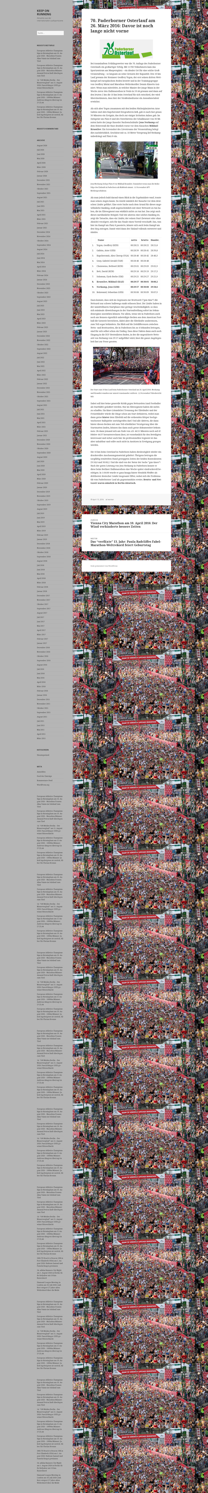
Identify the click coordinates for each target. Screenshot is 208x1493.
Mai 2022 (40, 366)
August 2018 (42, 561)
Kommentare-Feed (44, 780)
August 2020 (42, 457)
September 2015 (43, 712)
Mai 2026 (40, 158)
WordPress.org (43, 785)
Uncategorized (43, 755)
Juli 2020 (40, 461)
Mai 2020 (40, 470)
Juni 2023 (41, 310)
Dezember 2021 (43, 388)
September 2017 (43, 608)
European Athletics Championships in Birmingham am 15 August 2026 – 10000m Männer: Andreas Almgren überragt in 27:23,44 (50, 97)
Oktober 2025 (42, 189)
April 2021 (41, 422)
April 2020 (41, 474)
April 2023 (41, 318)
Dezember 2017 (43, 595)
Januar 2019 (42, 539)
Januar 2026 (42, 176)
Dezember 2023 (43, 284)
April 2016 (41, 682)
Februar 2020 (42, 483)
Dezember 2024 (43, 232)
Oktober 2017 (42, 604)
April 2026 (41, 163)
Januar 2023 (42, 331)
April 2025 (41, 215)
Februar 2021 (42, 431)
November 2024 (43, 236)
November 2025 (43, 184)
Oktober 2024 (42, 241)
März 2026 (41, 167)
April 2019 (41, 526)
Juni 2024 (41, 258)
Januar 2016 (42, 695)
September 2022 (43, 349)
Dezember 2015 (43, 699)
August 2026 (42, 145)
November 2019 (43, 496)
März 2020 (41, 479)
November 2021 (43, 392)
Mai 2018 (40, 574)
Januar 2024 (42, 279)
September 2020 (43, 453)
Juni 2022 (41, 362)
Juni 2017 (41, 621)
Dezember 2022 (43, 336)
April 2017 (41, 630)
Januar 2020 (42, 487)
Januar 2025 (42, 228)
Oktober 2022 (42, 344)
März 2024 (41, 271)
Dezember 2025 (43, 180)
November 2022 (43, 340)
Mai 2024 (40, 262)
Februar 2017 (42, 639)
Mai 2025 (40, 210)
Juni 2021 (41, 414)
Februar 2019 (42, 535)
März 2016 (41, 686)
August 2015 (42, 717)
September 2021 (43, 401)
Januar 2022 (42, 383)
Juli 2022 (40, 357)
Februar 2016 (42, 691)
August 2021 (42, 405)
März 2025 (41, 219)
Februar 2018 (42, 587)
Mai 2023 (40, 314)
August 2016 (42, 665)
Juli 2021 (40, 409)
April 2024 (41, 266)
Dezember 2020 (43, 440)
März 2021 (41, 427)
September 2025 (43, 193)
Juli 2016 (40, 669)
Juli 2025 (40, 202)
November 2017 (43, 600)
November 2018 (43, 548)
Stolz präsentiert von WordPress (104, 566)
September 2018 (43, 556)
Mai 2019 (40, 522)
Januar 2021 (42, 435)
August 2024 (42, 249)
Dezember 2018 (43, 543)
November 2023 (43, 288)
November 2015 (43, 704)
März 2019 (41, 530)
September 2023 (43, 297)
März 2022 (41, 375)
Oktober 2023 (42, 292)
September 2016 (43, 660)
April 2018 (41, 578)
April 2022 (41, 370)
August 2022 (42, 353)
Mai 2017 (40, 626)
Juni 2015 (41, 725)
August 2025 (42, 197)
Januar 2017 (42, 643)
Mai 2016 (40, 678)
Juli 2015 (40, 721)
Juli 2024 (40, 254)
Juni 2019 (41, 517)
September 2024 (43, 245)
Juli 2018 (40, 565)
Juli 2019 (40, 513)
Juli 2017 (40, 617)
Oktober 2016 (42, 656)
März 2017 (41, 634)
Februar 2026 (42, 171)
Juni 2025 (41, 206)
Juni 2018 (41, 569)
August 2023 (42, 301)
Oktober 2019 (42, 500)
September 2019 (43, 505)
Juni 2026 (41, 154)
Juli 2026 (40, 150)
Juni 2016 (41, 673)
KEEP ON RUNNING (44, 12)
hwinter (110, 499)
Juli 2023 (40, 305)
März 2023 (41, 323)
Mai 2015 (40, 730)
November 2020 (43, 444)
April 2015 (41, 734)
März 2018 (41, 582)
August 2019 (42, 509)
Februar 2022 (42, 379)
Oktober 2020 (42, 448)
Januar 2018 (42, 591)
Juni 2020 (41, 466)
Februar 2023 (42, 327)
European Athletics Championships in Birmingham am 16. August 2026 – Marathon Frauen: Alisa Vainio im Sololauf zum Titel (50, 55)
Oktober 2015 (42, 708)
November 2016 (43, 652)
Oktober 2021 (42, 396)
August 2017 (42, 613)
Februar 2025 (42, 223)
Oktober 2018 (42, 552)
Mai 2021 (40, 418)
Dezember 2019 (43, 492)
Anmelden (41, 772)
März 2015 (41, 738)
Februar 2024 (42, 275)
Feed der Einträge (44, 776)
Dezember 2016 (43, 647)
